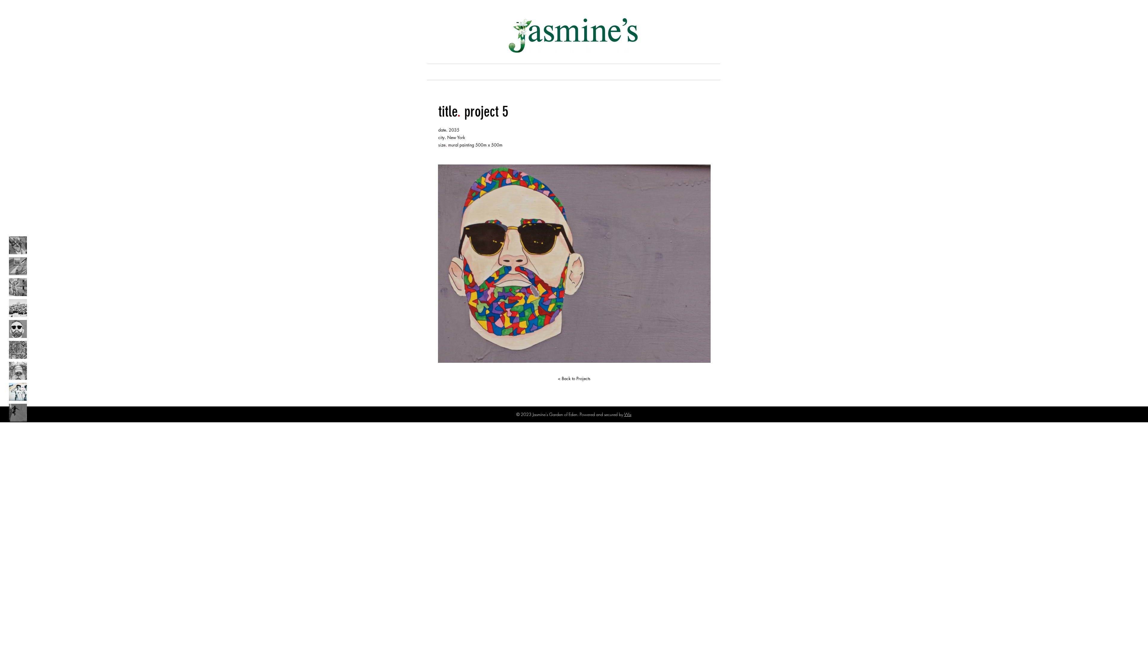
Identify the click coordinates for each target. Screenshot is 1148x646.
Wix (627, 414)
